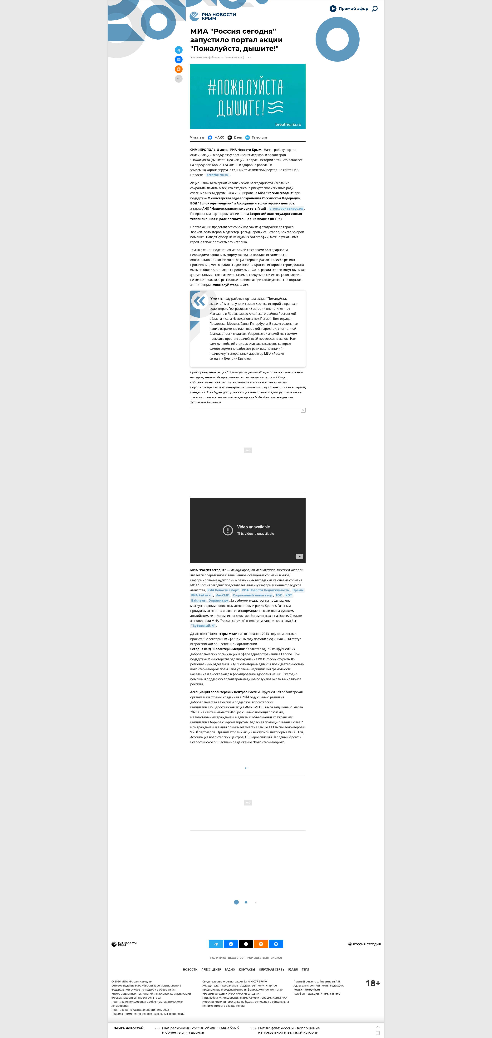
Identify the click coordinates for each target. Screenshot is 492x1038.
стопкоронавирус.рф (286, 208)
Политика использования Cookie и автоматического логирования (147, 1004)
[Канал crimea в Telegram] (216, 944)
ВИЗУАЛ (276, 958)
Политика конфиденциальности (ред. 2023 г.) (141, 1010)
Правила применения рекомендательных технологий (147, 1014)
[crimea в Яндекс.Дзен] (246, 944)
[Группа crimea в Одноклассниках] (261, 944)
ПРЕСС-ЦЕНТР (211, 970)
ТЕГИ (305, 970)
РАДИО (230, 970)
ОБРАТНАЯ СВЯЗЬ (271, 970)
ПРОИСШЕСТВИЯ (257, 958)
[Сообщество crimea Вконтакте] (231, 944)
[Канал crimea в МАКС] (276, 944)
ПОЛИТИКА (218, 958)
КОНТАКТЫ (247, 970)
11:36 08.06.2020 (199, 57)
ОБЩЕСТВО (236, 958)
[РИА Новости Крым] (212, 16)
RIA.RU (293, 970)
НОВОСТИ (190, 970)
